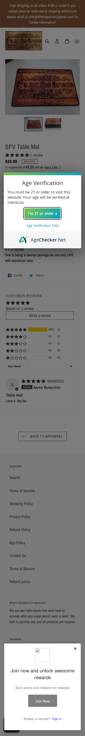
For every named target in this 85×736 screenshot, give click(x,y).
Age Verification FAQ (42, 225)
